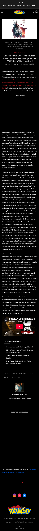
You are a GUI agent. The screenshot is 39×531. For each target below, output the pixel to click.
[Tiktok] (19, 2)
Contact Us (21, 5)
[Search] (33, 12)
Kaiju (31, 373)
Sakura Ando (19, 85)
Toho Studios (16, 377)
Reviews (26, 42)
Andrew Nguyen (12, 64)
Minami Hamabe (7, 82)
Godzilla (7, 373)
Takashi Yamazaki (8, 80)
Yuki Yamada (17, 82)
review (6, 377)
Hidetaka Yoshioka (8, 85)
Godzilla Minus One (19, 373)
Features (17, 42)
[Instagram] (16, 2)
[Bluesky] (22, 2)
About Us (11, 5)
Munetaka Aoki (27, 82)
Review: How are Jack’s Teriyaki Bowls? (19, 347)
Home (4, 5)
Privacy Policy (31, 5)
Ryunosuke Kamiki (27, 80)
